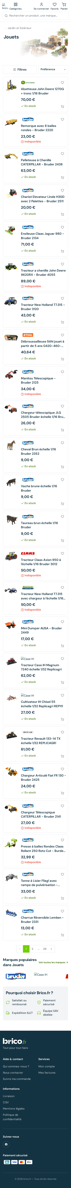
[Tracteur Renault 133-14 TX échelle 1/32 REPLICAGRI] (35, 744)
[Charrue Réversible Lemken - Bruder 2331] (35, 923)
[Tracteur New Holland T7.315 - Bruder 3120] (35, 310)
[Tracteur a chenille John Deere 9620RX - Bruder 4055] (35, 275)
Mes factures (47, 1072)
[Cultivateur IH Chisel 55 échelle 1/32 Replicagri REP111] (35, 707)
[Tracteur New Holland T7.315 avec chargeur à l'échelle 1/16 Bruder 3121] (35, 598)
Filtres (22, 69)
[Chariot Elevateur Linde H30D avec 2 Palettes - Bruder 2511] (35, 202)
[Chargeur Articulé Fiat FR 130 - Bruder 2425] (35, 781)
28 (44, 949)
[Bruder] (15, 976)
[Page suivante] (51, 949)
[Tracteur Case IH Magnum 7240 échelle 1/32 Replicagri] (35, 670)
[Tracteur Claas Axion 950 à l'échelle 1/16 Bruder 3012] (35, 564)
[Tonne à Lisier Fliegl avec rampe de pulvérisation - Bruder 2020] (35, 886)
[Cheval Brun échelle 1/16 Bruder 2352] (35, 454)
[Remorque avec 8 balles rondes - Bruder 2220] (35, 130)
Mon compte (46, 1066)
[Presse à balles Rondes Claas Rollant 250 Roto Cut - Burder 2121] (35, 850)
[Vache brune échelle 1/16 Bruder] (35, 491)
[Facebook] (6, 1144)
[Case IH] (47, 976)
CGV (6, 1102)
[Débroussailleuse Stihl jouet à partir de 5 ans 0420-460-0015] (35, 347)
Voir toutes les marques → (53, 962)
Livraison (9, 1096)
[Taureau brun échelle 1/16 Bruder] (35, 528)
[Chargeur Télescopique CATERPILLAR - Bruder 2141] (35, 816)
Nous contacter (13, 1072)
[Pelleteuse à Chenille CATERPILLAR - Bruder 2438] (35, 165)
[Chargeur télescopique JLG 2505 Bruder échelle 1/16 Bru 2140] (35, 418)
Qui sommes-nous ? (16, 1066)
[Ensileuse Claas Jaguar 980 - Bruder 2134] (35, 239)
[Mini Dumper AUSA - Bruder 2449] (35, 633)
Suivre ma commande (17, 1079)
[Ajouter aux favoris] (62, 82)
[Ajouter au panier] (62, 106)
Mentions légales (14, 1108)
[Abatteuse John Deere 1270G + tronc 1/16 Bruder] (35, 94)
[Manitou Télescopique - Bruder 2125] (35, 382)
